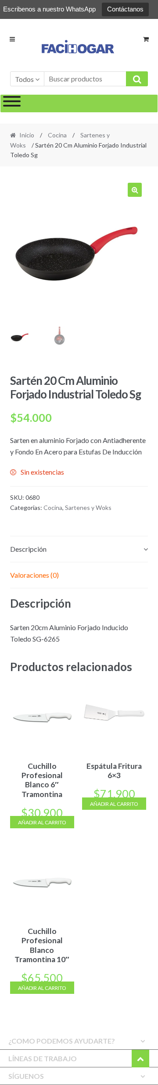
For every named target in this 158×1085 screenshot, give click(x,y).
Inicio (26, 135)
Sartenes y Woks (88, 507)
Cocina (57, 135)
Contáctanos (125, 9)
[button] (135, 190)
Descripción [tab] (28, 549)
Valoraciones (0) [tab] (34, 575)
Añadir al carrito (42, 822)
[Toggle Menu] (12, 103)
